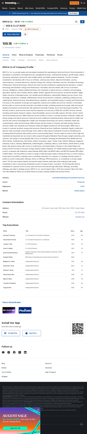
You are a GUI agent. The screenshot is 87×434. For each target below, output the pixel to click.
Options (41, 60)
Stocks (4, 8)
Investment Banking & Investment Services (68, 178)
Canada (12, 8)
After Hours (29, 8)
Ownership (21, 60)
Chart (14, 55)
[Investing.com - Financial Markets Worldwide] (12, 3)
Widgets (5, 376)
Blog (3, 363)
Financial (81, 182)
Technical (50, 55)
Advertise (48, 368)
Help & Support (50, 372)
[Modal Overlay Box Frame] (20, 420)
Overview (6, 60)
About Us (48, 363)
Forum (59, 55)
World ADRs (40, 8)
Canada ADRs (52, 8)
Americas (63, 8)
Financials (39, 55)
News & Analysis (26, 55)
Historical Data (31, 60)
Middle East (81, 8)
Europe (72, 8)
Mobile (4, 368)
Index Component (52, 60)
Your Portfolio (6, 372)
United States (79, 191)
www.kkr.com (79, 217)
